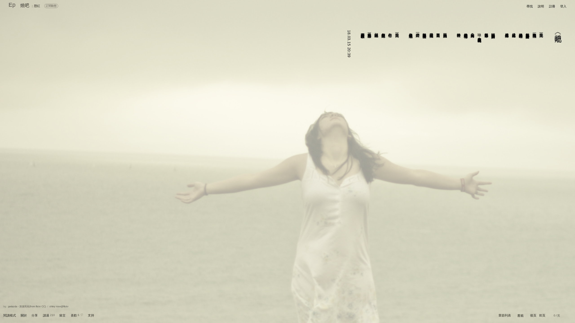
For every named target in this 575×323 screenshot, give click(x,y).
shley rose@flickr (59, 306)
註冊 (552, 6)
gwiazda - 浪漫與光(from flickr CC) (27, 306)
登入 (563, 6)
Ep (12, 5)
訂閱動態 (51, 5)
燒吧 (24, 5)
